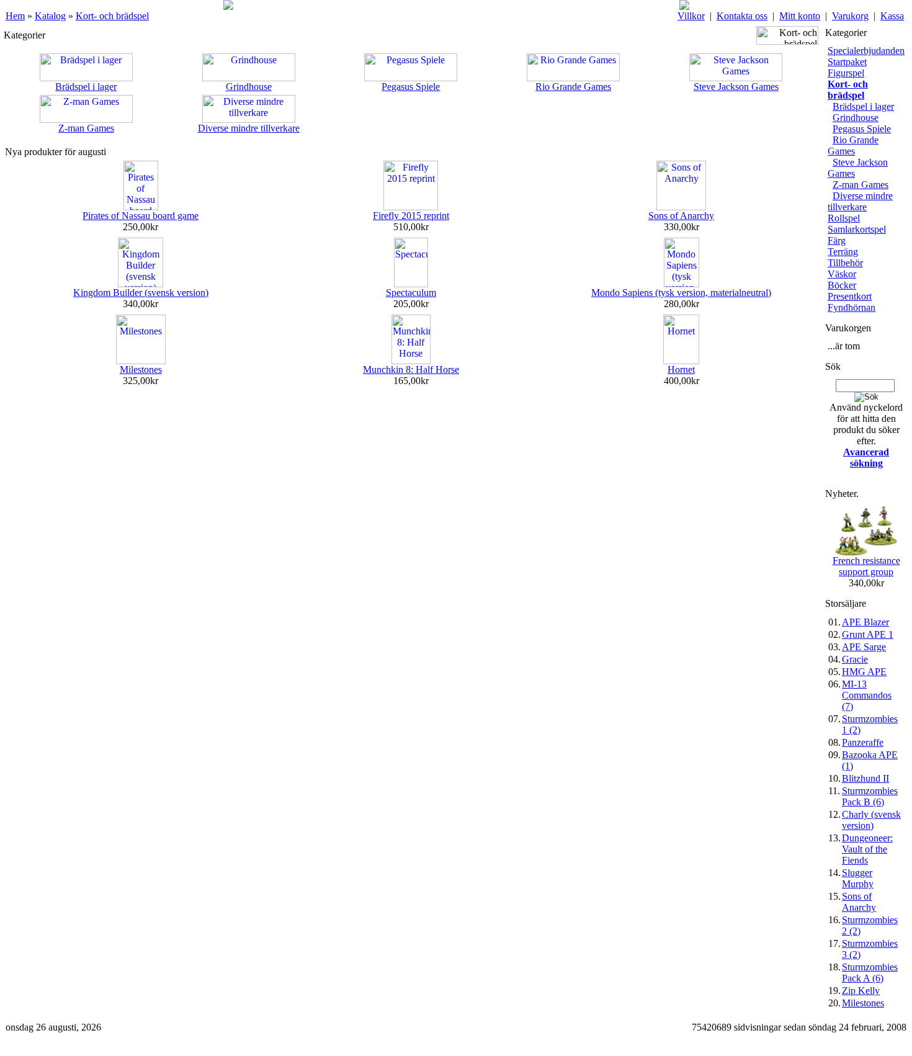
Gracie (855, 659)
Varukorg (850, 16)
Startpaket (847, 61)
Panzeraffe (862, 742)
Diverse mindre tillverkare (249, 128)
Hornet (681, 369)
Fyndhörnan (851, 307)
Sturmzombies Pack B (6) (870, 796)
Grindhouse (249, 86)
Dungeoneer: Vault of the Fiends (867, 849)
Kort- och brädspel (112, 16)
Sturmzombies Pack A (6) (870, 972)
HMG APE (864, 671)
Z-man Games (86, 128)
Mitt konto (799, 16)
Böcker (842, 285)
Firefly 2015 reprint (411, 215)
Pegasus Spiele (411, 86)
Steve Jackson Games (736, 86)
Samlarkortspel (857, 229)
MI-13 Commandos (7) (867, 695)
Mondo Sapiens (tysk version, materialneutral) (681, 292)
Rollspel (844, 218)
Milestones (141, 369)
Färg (837, 240)
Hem (15, 16)
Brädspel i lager (86, 86)
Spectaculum (411, 292)
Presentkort (850, 296)
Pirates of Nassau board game (141, 215)
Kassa (892, 16)
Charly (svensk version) (871, 820)
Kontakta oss (742, 16)
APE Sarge (864, 647)
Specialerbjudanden (866, 50)
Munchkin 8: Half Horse (411, 369)
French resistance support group (866, 566)
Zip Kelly (861, 990)
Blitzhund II (865, 778)
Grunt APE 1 (867, 634)
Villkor (691, 16)
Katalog (50, 16)
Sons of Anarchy (681, 215)
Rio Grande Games (573, 86)
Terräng (843, 251)
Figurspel (846, 73)
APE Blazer (865, 622)
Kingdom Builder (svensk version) (140, 292)
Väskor (842, 274)
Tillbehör (845, 262)
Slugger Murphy (858, 878)
